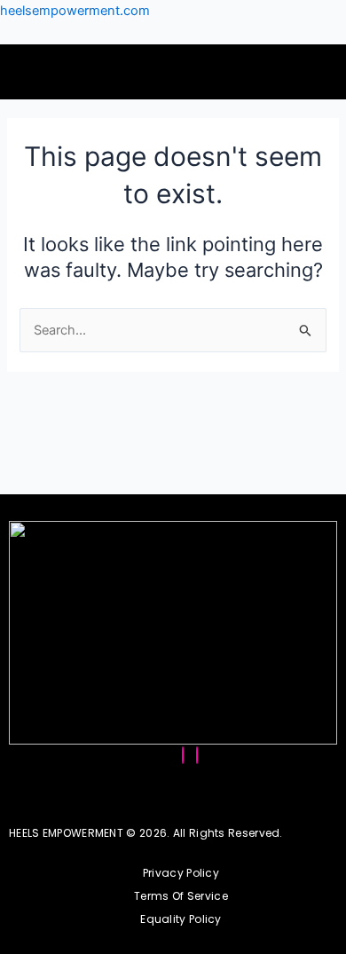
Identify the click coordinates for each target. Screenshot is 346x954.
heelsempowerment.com (75, 11)
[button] (50, 72)
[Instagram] (183, 755)
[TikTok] (197, 755)
